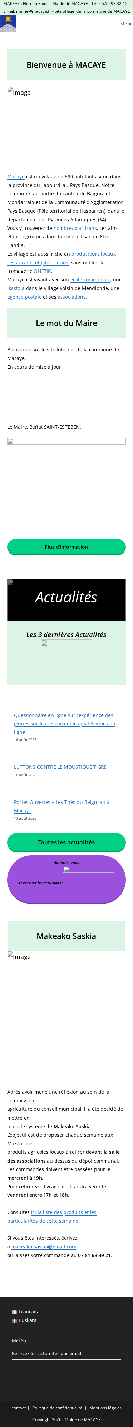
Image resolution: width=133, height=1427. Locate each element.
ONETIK (42, 271)
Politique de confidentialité (57, 1408)
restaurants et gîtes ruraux (38, 262)
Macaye (16, 176)
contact (19, 1408)
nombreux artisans (75, 228)
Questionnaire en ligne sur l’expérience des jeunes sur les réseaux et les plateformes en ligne (64, 723)
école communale (90, 279)
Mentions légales (105, 1408)
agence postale (24, 297)
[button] (66, 129)
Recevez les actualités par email (47, 1353)
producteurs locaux (93, 254)
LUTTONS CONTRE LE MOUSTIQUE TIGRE (60, 767)
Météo (19, 1341)
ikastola (16, 288)
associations (72, 297)
